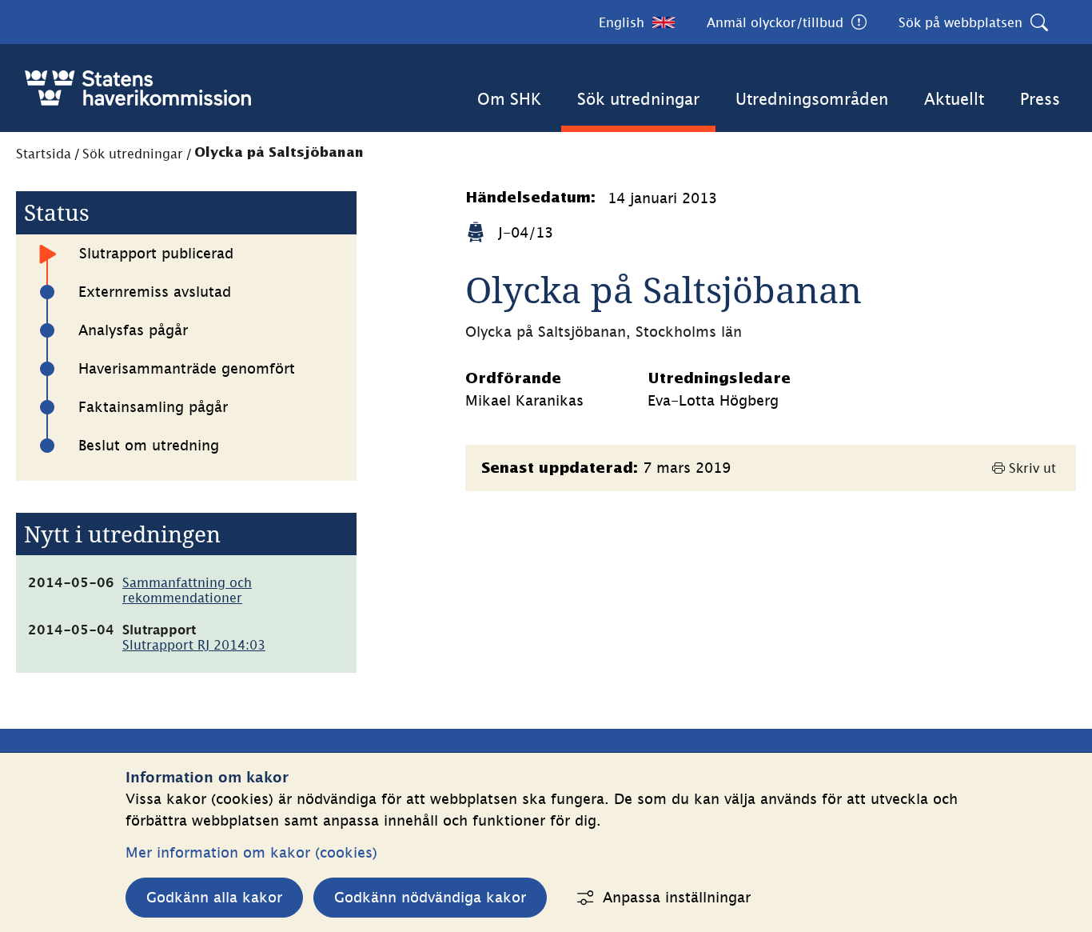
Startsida (43, 153)
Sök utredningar (638, 99)
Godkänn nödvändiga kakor (430, 897)
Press (1040, 99)
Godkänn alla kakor (214, 897)
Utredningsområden (811, 99)
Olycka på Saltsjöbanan (279, 153)
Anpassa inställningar (677, 897)
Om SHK (509, 99)
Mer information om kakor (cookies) (251, 852)
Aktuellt (954, 99)
